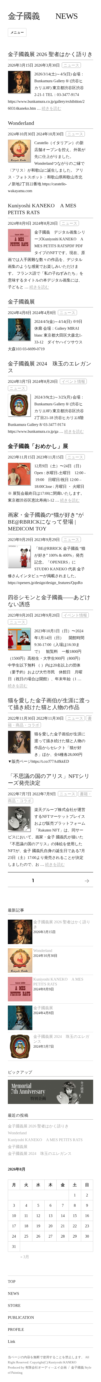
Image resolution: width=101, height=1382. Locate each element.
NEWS (13, 1293)
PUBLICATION (21, 1317)
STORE (14, 1305)
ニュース (71, 65)
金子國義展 (21, 302)
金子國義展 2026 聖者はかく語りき (50, 54)
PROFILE (16, 1329)
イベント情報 (73, 381)
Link (11, 1341)
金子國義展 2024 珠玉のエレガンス (40, 1153)
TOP (11, 1281)
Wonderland (21, 123)
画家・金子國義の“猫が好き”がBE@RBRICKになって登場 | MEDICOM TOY (46, 522)
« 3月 (24, 1257)
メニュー (17, 32)
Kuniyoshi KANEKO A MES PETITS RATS (45, 1140)
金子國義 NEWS (43, 16)
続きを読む (51, 108)
